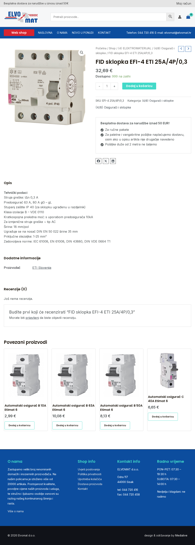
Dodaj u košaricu (139, 86)
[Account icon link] (179, 17)
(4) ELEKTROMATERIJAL (134, 48)
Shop (112, 48)
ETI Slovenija (41, 268)
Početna (101, 48)
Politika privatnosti (89, 474)
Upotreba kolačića (90, 479)
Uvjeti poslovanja (89, 469)
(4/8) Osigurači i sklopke (158, 100)
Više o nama (16, 511)
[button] (19, 32)
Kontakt (83, 489)
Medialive (181, 535)
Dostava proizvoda (90, 484)
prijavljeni (32, 318)
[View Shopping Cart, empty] (188, 16)
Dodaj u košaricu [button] (19, 425)
